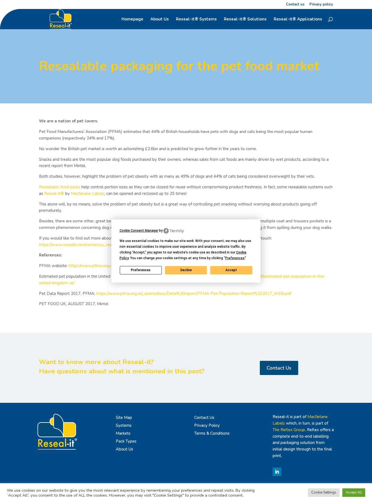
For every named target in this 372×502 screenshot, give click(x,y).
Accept (231, 270)
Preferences (141, 270)
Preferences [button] (235, 258)
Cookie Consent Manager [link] (139, 230)
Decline (186, 270)
